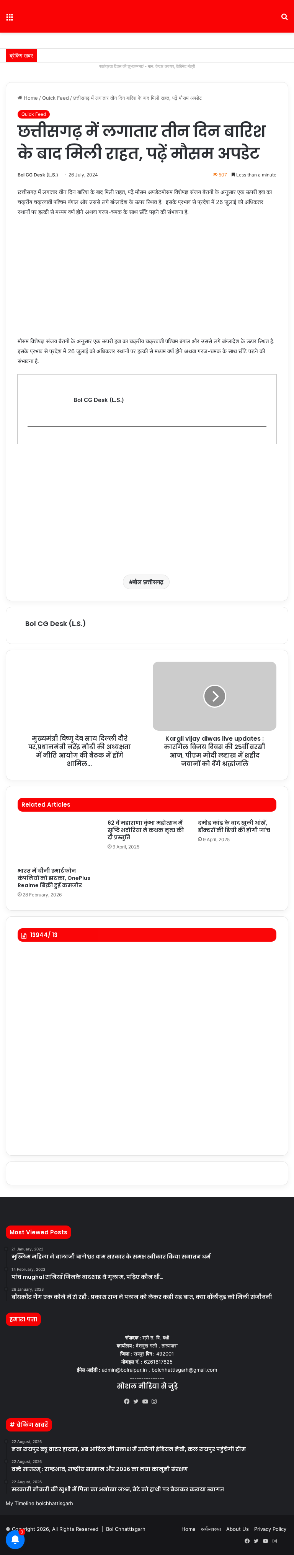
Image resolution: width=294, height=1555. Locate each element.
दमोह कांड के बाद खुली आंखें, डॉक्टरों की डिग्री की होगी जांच (234, 826)
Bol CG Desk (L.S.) (38, 175)
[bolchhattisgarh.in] (147, 16)
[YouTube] (147, 1401)
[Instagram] (156, 1401)
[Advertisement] (147, 280)
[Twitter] (137, 1401)
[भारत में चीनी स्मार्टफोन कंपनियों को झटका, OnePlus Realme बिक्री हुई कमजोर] (57, 841)
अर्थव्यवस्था (211, 1529)
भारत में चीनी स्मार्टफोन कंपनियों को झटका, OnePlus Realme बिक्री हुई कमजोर (54, 878)
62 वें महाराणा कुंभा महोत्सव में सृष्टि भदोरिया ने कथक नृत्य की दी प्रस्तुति (146, 830)
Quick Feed (55, 98)
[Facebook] (128, 1401)
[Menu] (9, 19)
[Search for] (284, 19)
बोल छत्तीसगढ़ (148, 582)
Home (30, 98)
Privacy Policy (270, 1529)
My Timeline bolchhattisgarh (39, 1503)
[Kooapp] (165, 1402)
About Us (237, 1529)
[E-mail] (32, 439)
